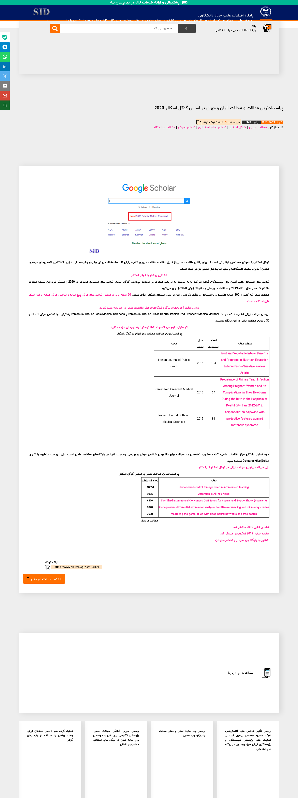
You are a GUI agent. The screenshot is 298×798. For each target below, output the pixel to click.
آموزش (230, 20)
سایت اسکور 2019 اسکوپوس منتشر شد (244, 534)
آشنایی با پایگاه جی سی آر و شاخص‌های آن (242, 540)
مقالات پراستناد (164, 127)
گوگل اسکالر (237, 127)
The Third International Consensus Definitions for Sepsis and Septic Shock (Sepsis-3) (214, 501)
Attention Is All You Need (213, 494)
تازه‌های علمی (194, 20)
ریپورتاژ (116, 20)
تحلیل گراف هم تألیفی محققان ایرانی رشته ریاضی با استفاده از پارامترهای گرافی (50, 735)
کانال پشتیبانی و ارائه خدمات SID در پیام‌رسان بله (149, 2)
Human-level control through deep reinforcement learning (214, 487)
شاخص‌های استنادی (212, 127)
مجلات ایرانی (258, 127)
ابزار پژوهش (132, 20)
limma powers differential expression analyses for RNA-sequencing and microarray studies (214, 507)
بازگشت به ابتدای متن (46, 579)
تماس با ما (73, 20)
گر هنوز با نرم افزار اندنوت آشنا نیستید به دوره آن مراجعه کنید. (149, 327)
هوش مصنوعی (153, 20)
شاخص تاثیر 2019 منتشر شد (251, 527)
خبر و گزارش (174, 20)
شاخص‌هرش (186, 127)
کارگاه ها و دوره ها (95, 20)
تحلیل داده (214, 20)
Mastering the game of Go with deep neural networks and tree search (214, 514)
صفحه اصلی (245, 20)
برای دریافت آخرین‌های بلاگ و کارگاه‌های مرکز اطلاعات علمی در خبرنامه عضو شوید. (149, 308)
